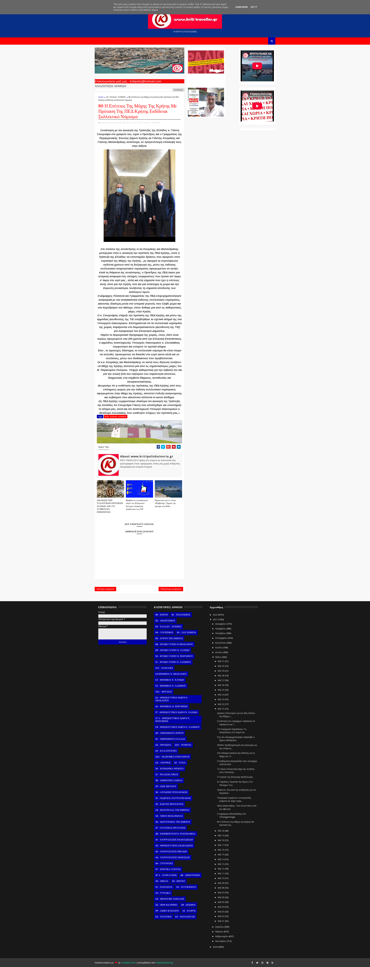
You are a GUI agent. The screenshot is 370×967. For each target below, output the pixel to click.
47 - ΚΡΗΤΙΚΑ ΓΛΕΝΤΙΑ (168, 869)
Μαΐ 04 (221, 906)
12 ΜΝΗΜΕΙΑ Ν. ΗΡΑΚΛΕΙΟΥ (171, 674)
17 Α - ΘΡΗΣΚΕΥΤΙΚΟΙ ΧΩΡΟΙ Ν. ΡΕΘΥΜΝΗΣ (172, 720)
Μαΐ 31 (221, 661)
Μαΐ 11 (221, 873)
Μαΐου (218, 657)
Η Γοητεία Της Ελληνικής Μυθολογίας (235, 777)
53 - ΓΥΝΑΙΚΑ (163, 893)
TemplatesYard (128, 962)
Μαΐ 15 (221, 854)
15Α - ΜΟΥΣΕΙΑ (163, 691)
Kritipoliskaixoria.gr (164, 962)
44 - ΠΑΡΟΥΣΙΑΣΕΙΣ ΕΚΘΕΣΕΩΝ (172, 857)
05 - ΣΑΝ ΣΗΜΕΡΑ (186, 632)
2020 (215, 946)
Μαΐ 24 (221, 694)
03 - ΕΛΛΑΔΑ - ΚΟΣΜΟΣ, (150, 122)
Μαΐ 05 (221, 902)
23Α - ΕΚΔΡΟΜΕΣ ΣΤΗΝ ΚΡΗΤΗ (172, 756)
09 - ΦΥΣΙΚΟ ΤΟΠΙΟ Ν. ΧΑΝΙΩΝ (172, 650)
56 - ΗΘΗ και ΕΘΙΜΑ (166, 904)
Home (100, 97)
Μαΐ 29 (221, 670)
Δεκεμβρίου (221, 623)
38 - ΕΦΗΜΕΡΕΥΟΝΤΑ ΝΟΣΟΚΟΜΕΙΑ (175, 833)
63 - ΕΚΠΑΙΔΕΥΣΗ (185, 916)
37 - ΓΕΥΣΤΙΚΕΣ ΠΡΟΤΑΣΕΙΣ (170, 827)
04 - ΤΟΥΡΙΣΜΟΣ (164, 632)
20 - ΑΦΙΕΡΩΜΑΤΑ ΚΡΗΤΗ (169, 733)
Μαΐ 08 (221, 887)
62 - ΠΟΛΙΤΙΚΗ (163, 916)
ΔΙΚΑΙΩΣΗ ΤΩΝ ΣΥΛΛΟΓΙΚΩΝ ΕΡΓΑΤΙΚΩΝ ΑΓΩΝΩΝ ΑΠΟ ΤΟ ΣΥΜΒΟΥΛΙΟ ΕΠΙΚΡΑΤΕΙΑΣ (110, 506)
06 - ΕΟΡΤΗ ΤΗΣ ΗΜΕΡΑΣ (169, 638)
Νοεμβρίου (220, 628)
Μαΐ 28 (221, 675)
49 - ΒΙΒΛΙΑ (161, 881)
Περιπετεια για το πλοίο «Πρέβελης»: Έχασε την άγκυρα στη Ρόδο (165, 503)
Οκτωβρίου (220, 633)
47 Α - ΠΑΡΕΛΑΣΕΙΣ (166, 875)
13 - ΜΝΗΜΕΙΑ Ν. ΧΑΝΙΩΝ (169, 679)
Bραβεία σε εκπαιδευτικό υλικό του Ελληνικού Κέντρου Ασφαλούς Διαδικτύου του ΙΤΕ (137, 505)
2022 (215, 614)
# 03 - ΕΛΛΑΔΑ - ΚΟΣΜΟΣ (115, 416)
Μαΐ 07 (221, 892)
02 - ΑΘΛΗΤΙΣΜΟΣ (165, 620)
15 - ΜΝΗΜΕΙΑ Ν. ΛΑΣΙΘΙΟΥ (170, 685)
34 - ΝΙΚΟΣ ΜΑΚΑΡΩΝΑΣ (169, 816)
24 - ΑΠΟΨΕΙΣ (163, 762)
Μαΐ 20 (221, 830)
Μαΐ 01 (221, 921)
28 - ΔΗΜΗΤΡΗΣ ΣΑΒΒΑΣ (169, 780)
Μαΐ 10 (221, 878)
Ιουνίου (219, 652)
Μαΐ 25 (221, 689)
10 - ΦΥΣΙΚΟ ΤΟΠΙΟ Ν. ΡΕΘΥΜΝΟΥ (174, 656)
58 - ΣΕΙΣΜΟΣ (188, 904)
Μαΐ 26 (221, 685)
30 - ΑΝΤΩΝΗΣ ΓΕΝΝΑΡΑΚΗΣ (171, 792)
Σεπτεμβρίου (221, 638)
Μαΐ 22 (221, 704)
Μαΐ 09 (221, 883)
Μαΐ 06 (221, 897)
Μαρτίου (219, 931)
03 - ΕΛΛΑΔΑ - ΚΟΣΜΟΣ (116, 97)
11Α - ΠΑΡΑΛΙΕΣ (164, 668)
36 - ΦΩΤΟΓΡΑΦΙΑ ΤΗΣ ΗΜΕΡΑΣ (172, 821)
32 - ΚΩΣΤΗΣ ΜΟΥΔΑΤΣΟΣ (169, 804)
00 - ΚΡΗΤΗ (161, 614)
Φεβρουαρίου (222, 936)
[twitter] (257, 962)
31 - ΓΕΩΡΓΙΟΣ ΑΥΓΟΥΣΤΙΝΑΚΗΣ (173, 798)
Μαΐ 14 (221, 859)
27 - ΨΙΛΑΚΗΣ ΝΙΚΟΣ (166, 774)
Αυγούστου (221, 642)
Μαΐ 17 (221, 845)
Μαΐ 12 (221, 868)
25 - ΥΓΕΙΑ (180, 762)
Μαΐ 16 (221, 849)
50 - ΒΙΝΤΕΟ (178, 881)
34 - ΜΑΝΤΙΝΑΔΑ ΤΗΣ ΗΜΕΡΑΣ (172, 810)
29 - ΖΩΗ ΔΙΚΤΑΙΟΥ (165, 786)
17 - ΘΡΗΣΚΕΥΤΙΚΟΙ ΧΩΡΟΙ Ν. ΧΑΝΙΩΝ (176, 712)
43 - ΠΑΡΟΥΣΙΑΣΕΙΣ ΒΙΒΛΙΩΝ (171, 851)
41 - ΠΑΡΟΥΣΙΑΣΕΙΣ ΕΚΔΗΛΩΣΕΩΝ (174, 839)
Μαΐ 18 (221, 840)
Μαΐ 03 (221, 911)
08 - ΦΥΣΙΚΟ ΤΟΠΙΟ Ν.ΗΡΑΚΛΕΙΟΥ (174, 644)
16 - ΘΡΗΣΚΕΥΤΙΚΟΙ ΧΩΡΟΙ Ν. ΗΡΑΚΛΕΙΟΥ (171, 699)
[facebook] (252, 962)
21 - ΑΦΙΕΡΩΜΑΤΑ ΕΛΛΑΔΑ (170, 739)
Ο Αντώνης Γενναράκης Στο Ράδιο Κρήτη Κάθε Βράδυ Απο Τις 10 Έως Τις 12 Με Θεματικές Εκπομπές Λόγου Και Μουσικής (205, 79)
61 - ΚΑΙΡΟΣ (189, 910)
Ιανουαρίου (221, 941)
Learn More (241, 7)
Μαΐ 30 (221, 666)
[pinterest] (267, 962)
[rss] (272, 962)
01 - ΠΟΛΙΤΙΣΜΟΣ (181, 614)
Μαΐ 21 (221, 708)
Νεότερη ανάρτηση (105, 589)
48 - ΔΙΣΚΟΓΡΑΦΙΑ (190, 875)
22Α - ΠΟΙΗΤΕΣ (183, 744)
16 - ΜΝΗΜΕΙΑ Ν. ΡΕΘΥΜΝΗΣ (171, 706)
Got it (254, 7)
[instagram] (262, 962)
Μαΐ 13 (221, 864)
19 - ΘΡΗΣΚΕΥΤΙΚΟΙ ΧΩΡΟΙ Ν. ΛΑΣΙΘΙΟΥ (177, 727)
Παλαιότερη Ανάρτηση (170, 589)
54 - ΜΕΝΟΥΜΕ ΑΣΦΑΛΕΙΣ (169, 899)
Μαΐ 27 (221, 680)
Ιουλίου (219, 647)
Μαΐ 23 (221, 699)
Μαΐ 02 (221, 916)
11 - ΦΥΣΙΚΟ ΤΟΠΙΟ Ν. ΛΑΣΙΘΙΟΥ (173, 662)
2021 (215, 619)
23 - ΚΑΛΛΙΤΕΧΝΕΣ (166, 750)
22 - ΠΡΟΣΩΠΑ (163, 744)
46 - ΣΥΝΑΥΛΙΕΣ (164, 863)
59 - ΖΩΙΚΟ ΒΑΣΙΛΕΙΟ (167, 910)
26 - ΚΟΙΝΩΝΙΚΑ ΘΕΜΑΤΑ (169, 768)
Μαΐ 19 (221, 835)
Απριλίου (219, 926)
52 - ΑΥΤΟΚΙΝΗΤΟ (186, 887)
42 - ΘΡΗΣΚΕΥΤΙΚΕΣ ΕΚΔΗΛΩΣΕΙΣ (174, 845)
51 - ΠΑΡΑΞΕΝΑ (164, 887)
